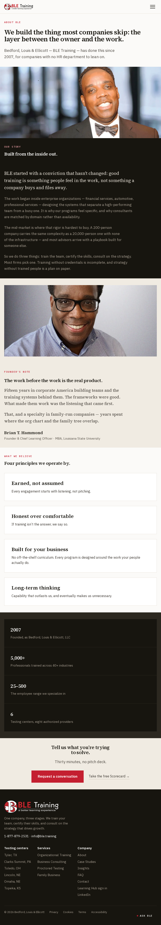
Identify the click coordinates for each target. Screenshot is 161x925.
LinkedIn (84, 895)
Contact (83, 881)
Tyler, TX (10, 855)
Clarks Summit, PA (17, 862)
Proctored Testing (50, 868)
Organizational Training (54, 855)
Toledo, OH (12, 868)
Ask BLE (146, 915)
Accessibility (99, 912)
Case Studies (87, 862)
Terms (82, 912)
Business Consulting (51, 862)
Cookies (68, 912)
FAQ (81, 875)
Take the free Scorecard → (109, 776)
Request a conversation (57, 776)
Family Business (48, 875)
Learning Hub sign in (92, 888)
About (82, 855)
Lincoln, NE (12, 875)
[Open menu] (153, 7)
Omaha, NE (12, 881)
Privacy (53, 912)
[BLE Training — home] (18, 6)
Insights (83, 868)
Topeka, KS (12, 888)
